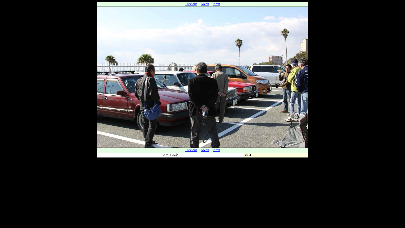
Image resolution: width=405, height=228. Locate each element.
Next (216, 4)
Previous (191, 4)
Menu (205, 4)
